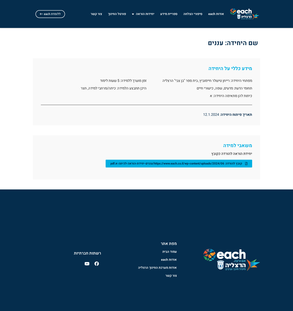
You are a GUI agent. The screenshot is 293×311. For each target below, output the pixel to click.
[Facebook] (96, 263)
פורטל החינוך (117, 14)
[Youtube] (87, 263)
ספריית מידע (168, 14)
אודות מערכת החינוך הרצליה (157, 268)
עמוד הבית (169, 252)
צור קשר (96, 14)
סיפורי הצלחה (192, 14)
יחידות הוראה (145, 14)
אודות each (216, 14)
